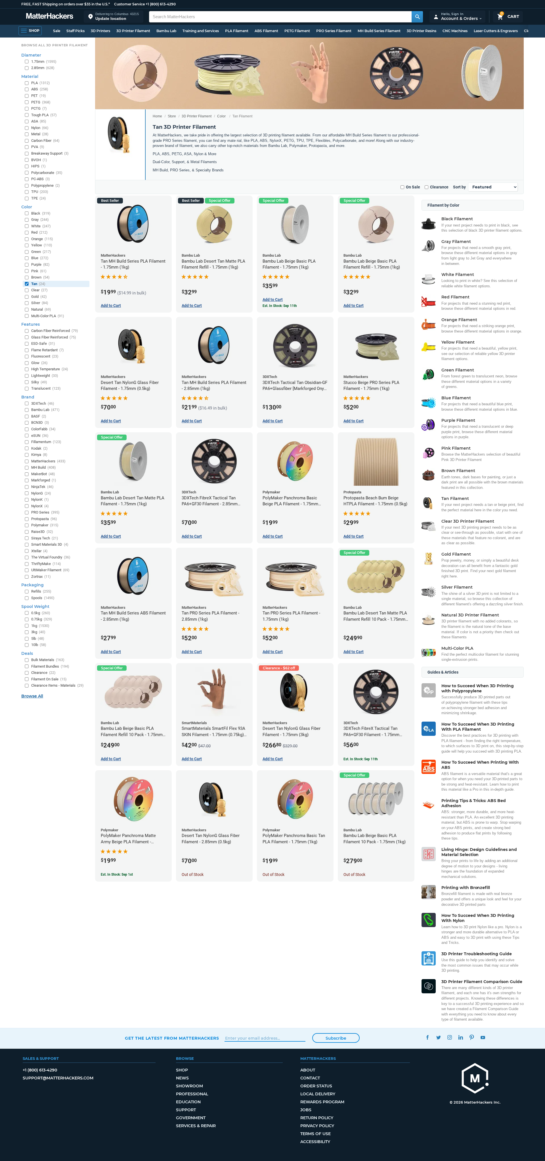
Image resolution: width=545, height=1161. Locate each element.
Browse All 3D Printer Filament (54, 45)
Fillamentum (46, 442)
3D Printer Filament (133, 31)
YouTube (483, 1037)
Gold (39, 296)
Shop (182, 1070)
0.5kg (40, 613)
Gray (40, 219)
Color (221, 116)
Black (41, 213)
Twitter (438, 1037)
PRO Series (45, 512)
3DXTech (42, 403)
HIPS (38, 166)
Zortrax (41, 576)
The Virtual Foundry (50, 557)
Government (191, 1117)
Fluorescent (44, 356)
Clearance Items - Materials (57, 685)
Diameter (31, 55)
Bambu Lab (166, 31)
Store (172, 116)
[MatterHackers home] (49, 16)
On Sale (413, 187)
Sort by (459, 187)
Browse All (32, 696)
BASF (38, 416)
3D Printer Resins (421, 31)
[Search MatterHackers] (417, 16)
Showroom (189, 1086)
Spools (42, 598)
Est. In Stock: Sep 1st (117, 875)
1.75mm (43, 61)
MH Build (43, 467)
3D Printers (100, 31)
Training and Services (201, 31)
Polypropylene (45, 185)
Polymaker (44, 525)
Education (188, 1101)
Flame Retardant (47, 350)
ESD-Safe (43, 343)
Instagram (449, 1037)
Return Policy (316, 1117)
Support (186, 1109)
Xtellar (39, 551)
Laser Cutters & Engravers (496, 31)
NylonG (41, 493)
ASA (38, 121)
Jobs (305, 1109)
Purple (40, 264)
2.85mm (42, 68)
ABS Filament (266, 31)
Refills (41, 591)
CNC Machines (455, 31)
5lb (37, 638)
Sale (56, 31)
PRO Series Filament (333, 31)
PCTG (39, 108)
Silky (39, 382)
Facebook (427, 1037)
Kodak (39, 448)
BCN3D (40, 422)
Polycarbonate (46, 173)
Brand (27, 397)
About (307, 1070)
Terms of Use (315, 1133)
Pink (39, 271)
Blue (40, 258)
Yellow (41, 245)
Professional (192, 1093)
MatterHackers (48, 461)
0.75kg (41, 619)
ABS (39, 89)
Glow (39, 363)
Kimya (39, 454)
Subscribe (336, 1038)
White (41, 226)
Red (39, 232)
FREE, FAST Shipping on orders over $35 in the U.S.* (65, 4)
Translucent (46, 388)
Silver (39, 303)
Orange (42, 239)
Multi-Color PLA (47, 316)
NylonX (40, 506)
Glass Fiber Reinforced (53, 337)
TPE (38, 198)
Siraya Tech (44, 538)
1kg (40, 626)
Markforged (43, 480)
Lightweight (44, 375)
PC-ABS (40, 179)
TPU (39, 192)
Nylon (40, 128)
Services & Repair (196, 1125)
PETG (41, 102)
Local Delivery (317, 1093)
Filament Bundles (50, 666)
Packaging (32, 584)
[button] (113, 17)
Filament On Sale (49, 679)
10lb (38, 645)
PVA (37, 147)
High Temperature (49, 369)
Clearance (439, 187)
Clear (39, 290)
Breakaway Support (50, 153)
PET (38, 96)
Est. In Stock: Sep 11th (280, 306)
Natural (41, 309)
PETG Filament (297, 31)
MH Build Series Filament (379, 31)
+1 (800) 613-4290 (161, 4)
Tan (38, 284)
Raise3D (42, 531)
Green (41, 252)
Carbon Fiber (45, 140)
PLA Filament (236, 31)
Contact (310, 1078)
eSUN (40, 435)
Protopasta (44, 519)
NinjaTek (42, 487)
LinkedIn (461, 1037)
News (182, 1078)
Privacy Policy (317, 1125)
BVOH (39, 160)
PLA (40, 83)
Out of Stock (193, 874)
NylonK (40, 499)
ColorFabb (43, 429)
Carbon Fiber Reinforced (54, 331)
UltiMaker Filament (50, 570)
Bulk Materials (47, 660)
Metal (40, 134)
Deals (27, 653)
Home (157, 116)
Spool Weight (35, 606)
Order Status (316, 1086)
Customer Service (129, 4)
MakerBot (43, 474)
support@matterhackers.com (58, 1078)
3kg (38, 632)
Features (30, 324)
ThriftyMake (46, 564)
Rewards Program (322, 1101)
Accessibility (315, 1141)
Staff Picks (75, 31)
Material (29, 76)
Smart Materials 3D (49, 544)
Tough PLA (44, 115)
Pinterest (472, 1037)
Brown (40, 277)
